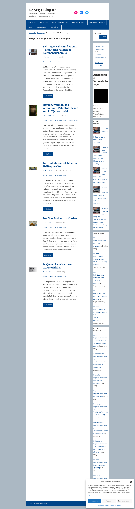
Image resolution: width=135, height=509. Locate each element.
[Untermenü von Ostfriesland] (46, 27)
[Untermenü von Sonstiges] (59, 27)
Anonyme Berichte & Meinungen (54, 62)
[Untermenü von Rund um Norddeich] (104, 22)
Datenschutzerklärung (110, 505)
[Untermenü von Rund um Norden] (85, 22)
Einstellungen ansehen (124, 501)
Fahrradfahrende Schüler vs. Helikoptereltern (60, 165)
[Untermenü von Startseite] (35, 22)
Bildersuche (99, 49)
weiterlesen (48, 96)
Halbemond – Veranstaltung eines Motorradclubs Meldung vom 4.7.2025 (100, 155)
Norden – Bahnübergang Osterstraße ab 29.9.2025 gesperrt (98, 277)
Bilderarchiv (99, 46)
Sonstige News (72, 120)
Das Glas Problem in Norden (60, 218)
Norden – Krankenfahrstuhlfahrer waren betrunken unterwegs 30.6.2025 (100, 195)
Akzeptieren (94, 501)
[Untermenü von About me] (47, 22)
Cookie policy (100, 505)
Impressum (120, 505)
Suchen (98, 33)
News (85, 503)
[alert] (100, 102)
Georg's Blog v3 (42, 10)
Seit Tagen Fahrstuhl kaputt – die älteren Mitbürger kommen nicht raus (60, 49)
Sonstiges (40, 33)
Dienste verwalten (93, 496)
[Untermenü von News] (33, 27)
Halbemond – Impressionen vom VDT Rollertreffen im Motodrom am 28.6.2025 (100, 446)
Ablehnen (109, 501)
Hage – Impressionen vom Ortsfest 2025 (100, 393)
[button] (131, 482)
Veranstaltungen (76, 503)
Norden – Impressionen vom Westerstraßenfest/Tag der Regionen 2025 (100, 340)
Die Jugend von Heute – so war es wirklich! (58, 266)
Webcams (98, 55)
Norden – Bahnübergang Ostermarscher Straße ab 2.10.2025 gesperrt (100, 259)
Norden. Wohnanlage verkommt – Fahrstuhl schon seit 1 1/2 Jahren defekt (60, 108)
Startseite (32, 33)
